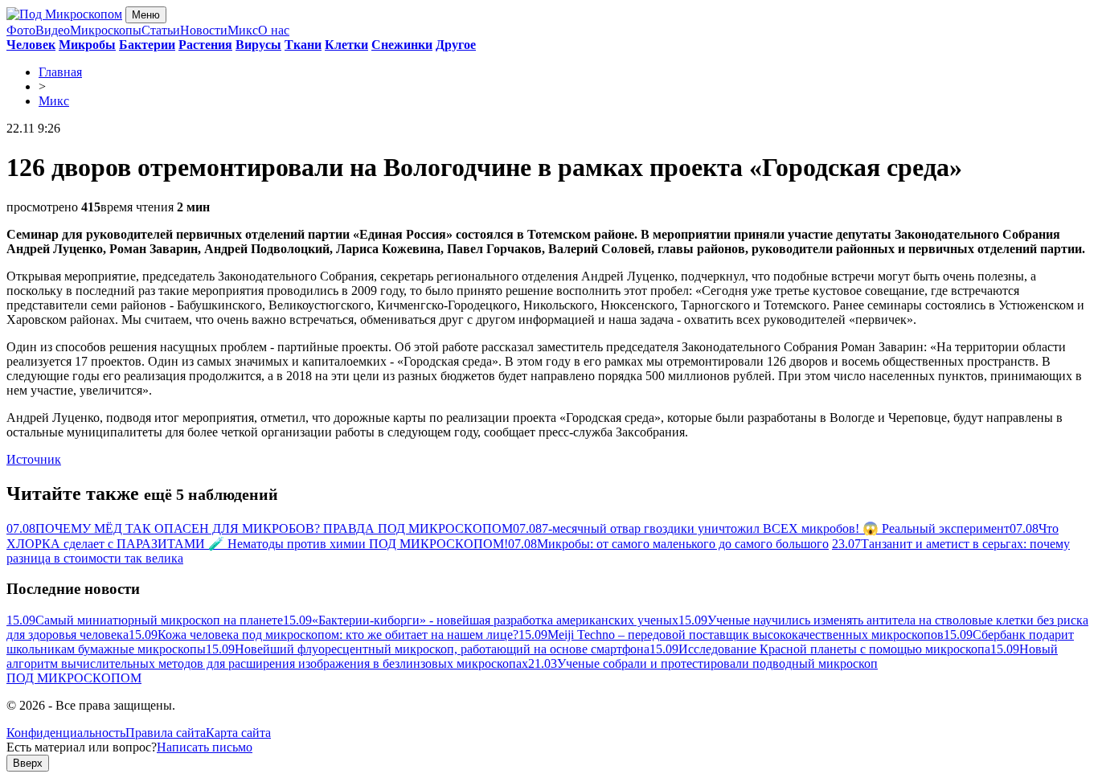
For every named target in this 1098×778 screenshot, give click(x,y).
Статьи (160, 30)
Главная (60, 72)
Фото (20, 30)
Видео (52, 30)
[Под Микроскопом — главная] (64, 14)
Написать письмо (204, 747)
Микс (242, 30)
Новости (203, 30)
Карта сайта (238, 732)
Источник (33, 459)
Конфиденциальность (65, 732)
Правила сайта (165, 732)
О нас (273, 30)
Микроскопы (105, 30)
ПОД (73, 678)
